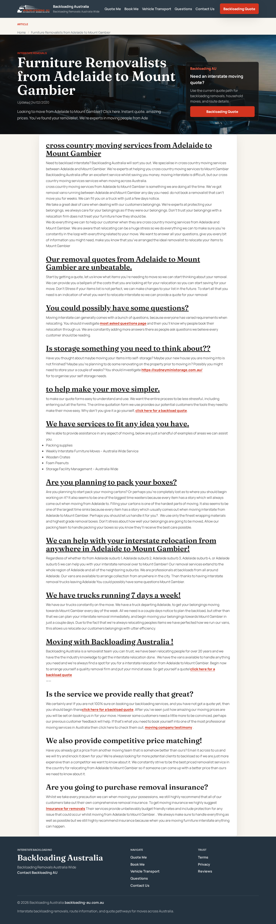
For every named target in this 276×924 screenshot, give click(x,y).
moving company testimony (168, 727)
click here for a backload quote (161, 410)
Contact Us (205, 8)
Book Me (131, 8)
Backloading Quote (239, 8)
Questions (183, 8)
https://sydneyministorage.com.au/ (171, 369)
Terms (203, 857)
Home (21, 32)
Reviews (205, 871)
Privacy (204, 864)
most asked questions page (123, 323)
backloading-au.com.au (84, 902)
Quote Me (113, 8)
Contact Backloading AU (37, 872)
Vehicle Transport (156, 8)
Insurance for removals (65, 808)
